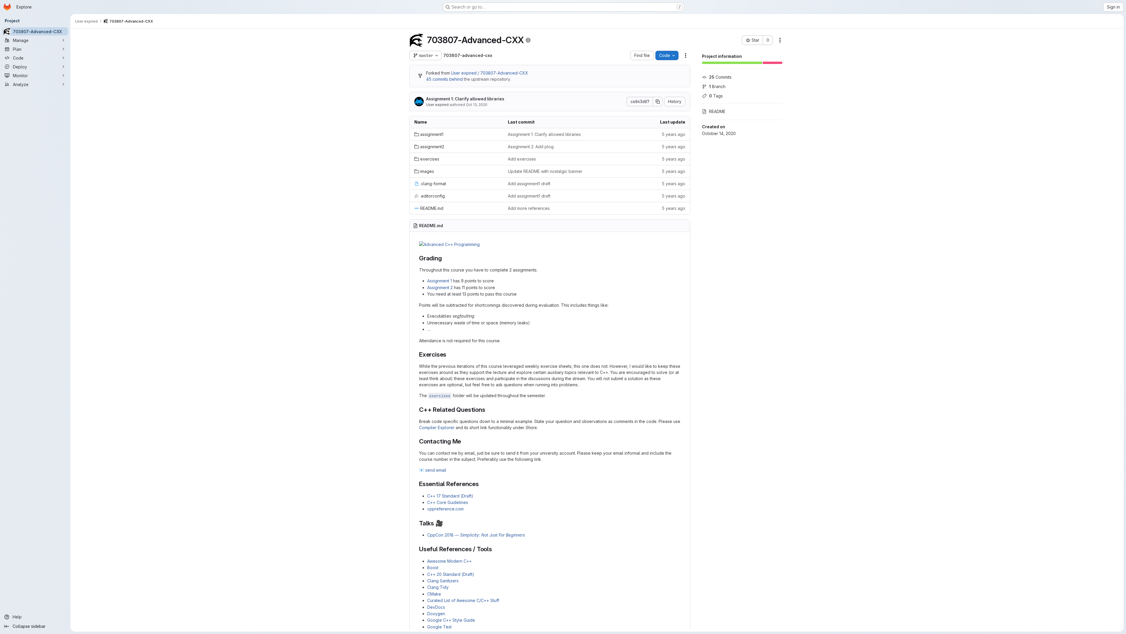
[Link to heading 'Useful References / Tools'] (495, 549)
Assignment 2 (440, 287)
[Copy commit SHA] (657, 101)
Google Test (439, 626)
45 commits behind (444, 79)
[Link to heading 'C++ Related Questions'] (488, 409)
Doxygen (436, 613)
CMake (434, 593)
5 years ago (673, 134)
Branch (717, 86)
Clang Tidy (438, 587)
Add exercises (522, 158)
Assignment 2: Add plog (531, 146)
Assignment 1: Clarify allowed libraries (465, 98)
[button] (449, 244)
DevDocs (436, 607)
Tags (716, 95)
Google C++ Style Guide (451, 620)
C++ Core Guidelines (447, 502)
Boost (432, 567)
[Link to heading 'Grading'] (445, 258)
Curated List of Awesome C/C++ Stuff (463, 600)
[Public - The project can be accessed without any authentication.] (528, 40)
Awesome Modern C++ (449, 561)
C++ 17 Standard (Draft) (450, 495)
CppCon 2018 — (476, 534)
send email (435, 470)
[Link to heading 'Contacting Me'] (464, 441)
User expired (437, 104)
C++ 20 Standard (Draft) (450, 574)
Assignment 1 (439, 280)
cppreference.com (445, 508)
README (717, 111)
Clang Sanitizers (443, 580)
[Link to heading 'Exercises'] (449, 354)
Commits (720, 77)
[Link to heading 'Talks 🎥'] (446, 523)
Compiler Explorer (437, 427)
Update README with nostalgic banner (545, 171)
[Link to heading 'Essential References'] (482, 484)
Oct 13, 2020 (476, 104)
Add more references (529, 208)
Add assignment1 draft (529, 183)
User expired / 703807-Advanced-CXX (489, 72)
